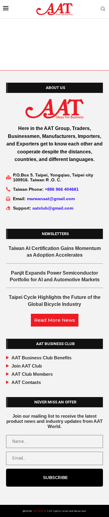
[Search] (103, 9)
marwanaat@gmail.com (51, 198)
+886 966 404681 (62, 189)
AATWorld (39, 510)
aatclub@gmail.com (52, 208)
